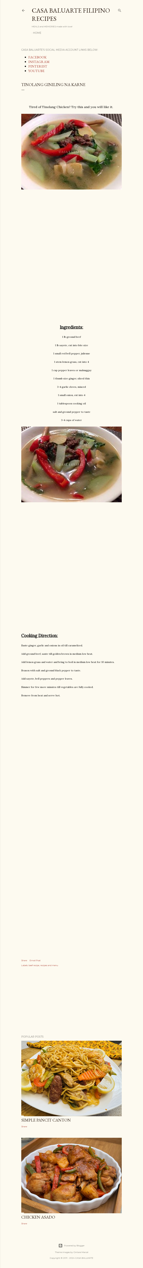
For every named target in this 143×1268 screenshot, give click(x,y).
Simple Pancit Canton (46, 1120)
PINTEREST (37, 66)
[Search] (120, 9)
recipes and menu (49, 965)
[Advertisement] (71, 230)
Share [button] (24, 960)
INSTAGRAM (39, 61)
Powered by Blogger (74, 1245)
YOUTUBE (36, 71)
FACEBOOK (37, 57)
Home (37, 32)
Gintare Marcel (80, 1252)
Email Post (35, 960)
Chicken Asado (38, 1217)
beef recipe (34, 965)
